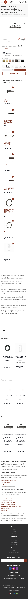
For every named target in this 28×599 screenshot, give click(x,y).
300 (24, 66)
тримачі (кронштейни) (7, 498)
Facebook (10, 568)
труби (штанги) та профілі (8, 502)
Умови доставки (14, 542)
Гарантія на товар (14, 544)
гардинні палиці (6, 508)
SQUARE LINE (12, 484)
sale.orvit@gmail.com (11, 578)
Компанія (14, 527)
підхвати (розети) (16, 506)
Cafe (10, 486)
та (12, 486)
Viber (17, 568)
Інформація (14, 536)
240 (20, 66)
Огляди (14, 554)
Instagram (13, 568)
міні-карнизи (5, 486)
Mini (14, 486)
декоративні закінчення (8, 500)
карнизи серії (5, 484)
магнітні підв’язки (6, 506)
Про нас (14, 529)
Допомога (14, 538)
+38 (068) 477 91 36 (15, 575)
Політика (14, 533)
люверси (4, 510)
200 (16, 66)
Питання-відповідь (14, 552)
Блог (14, 550)
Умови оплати (14, 540)
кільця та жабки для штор (8, 504)
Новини (14, 531)
